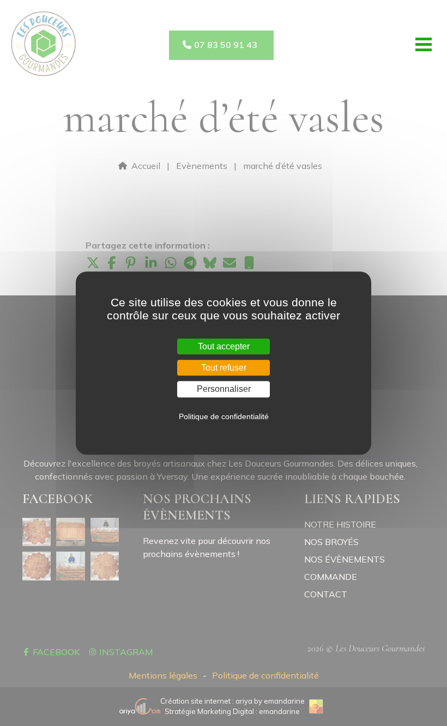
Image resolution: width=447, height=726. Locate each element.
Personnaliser (224, 389)
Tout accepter (224, 346)
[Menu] (423, 44)
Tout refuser (223, 367)
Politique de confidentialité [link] (224, 416)
